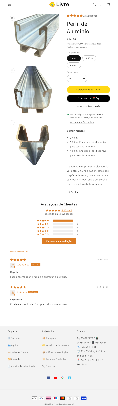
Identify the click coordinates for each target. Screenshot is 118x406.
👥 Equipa (13, 345)
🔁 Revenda (14, 359)
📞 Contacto (48, 366)
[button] (9, 4)
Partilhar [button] (75, 191)
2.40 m (74, 58)
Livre (51, 404)
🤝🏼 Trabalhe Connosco (19, 352)
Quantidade (72, 72)
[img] (18, 259)
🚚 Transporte (49, 338)
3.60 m (89, 58)
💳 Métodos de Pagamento (56, 345)
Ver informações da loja (82, 122)
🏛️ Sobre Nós (14, 338)
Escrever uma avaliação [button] (59, 241)
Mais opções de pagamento (88, 106)
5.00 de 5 (67, 210)
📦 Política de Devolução (55, 352)
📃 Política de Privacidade (21, 366)
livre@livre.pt (88, 346)
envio (87, 44)
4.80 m (74, 65)
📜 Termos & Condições (54, 359)
